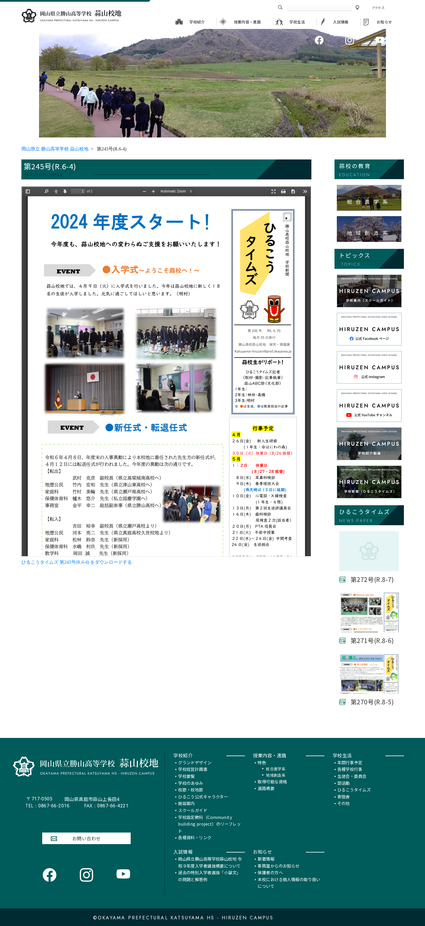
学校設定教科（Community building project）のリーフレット (209, 824)
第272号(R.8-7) (372, 579)
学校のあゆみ (190, 783)
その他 (343, 803)
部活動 (343, 783)
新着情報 (266, 859)
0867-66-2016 (47, 805)
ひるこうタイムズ (354, 790)
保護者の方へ (270, 872)
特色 (262, 762)
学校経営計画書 (192, 769)
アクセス (378, 7)
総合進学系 (275, 768)
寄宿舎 (343, 796)
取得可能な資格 (272, 781)
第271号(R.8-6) (372, 640)
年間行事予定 (350, 762)
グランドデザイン (194, 762)
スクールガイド (192, 810)
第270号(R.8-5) (372, 701)
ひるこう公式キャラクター (203, 796)
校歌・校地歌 (190, 790)
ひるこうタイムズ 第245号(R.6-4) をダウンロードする (76, 562)
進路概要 (266, 788)
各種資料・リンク (194, 837)
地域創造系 (275, 775)
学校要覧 (186, 776)
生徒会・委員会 (352, 776)
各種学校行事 (350, 769)
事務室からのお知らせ (278, 866)
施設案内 (186, 803)
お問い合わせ (86, 838)
